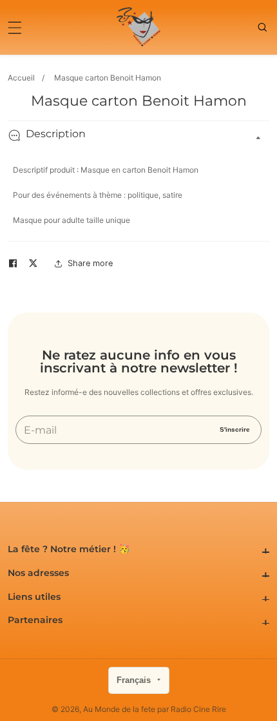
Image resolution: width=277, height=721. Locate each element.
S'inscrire (235, 429)
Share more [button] (90, 263)
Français (135, 680)
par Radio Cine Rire (191, 709)
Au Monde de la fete (119, 709)
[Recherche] (263, 27)
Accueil (21, 77)
